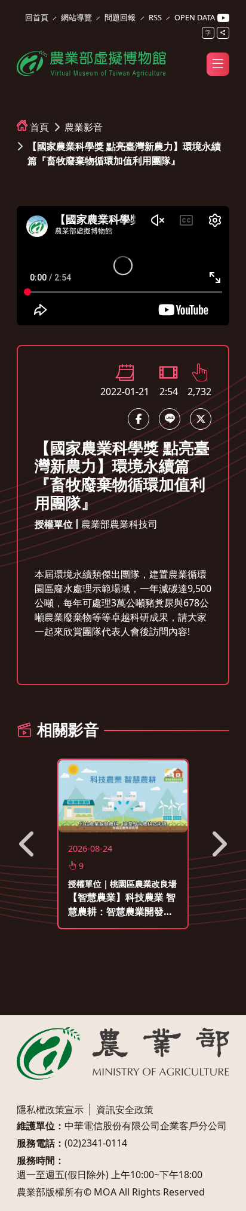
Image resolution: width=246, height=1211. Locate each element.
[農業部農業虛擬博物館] (91, 62)
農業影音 (83, 127)
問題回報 (120, 17)
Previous (28, 844)
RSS (155, 17)
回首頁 (36, 17)
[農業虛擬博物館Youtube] (223, 18)
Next (218, 844)
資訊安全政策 (124, 1110)
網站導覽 (76, 17)
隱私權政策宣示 (50, 1110)
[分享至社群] (223, 33)
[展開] (218, 64)
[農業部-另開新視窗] (123, 1053)
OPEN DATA (194, 17)
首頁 (39, 127)
